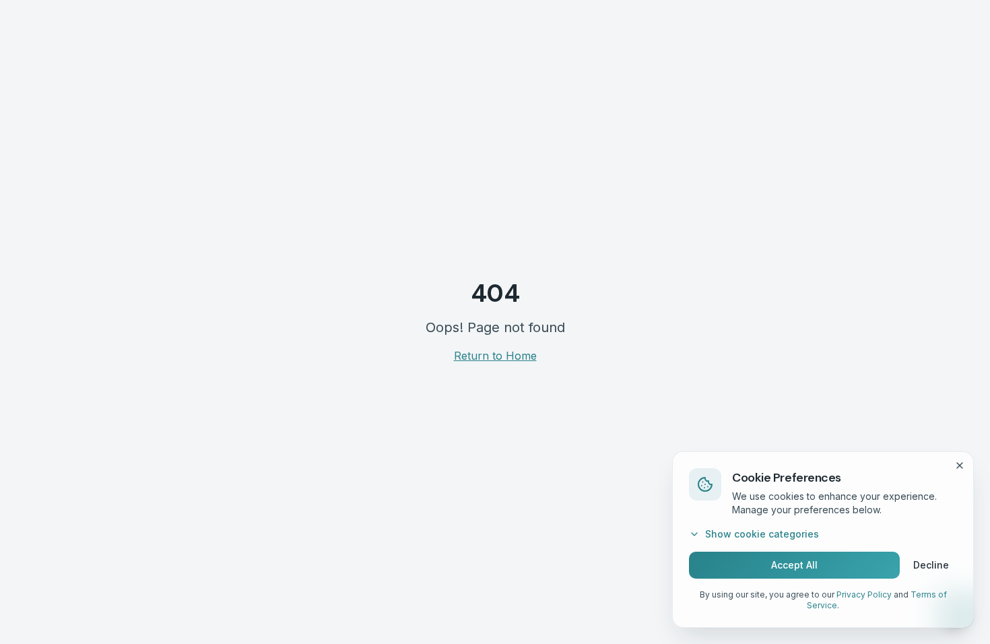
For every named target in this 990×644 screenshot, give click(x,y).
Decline (931, 565)
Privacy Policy (864, 594)
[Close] (959, 465)
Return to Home (495, 355)
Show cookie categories (762, 534)
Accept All (794, 565)
